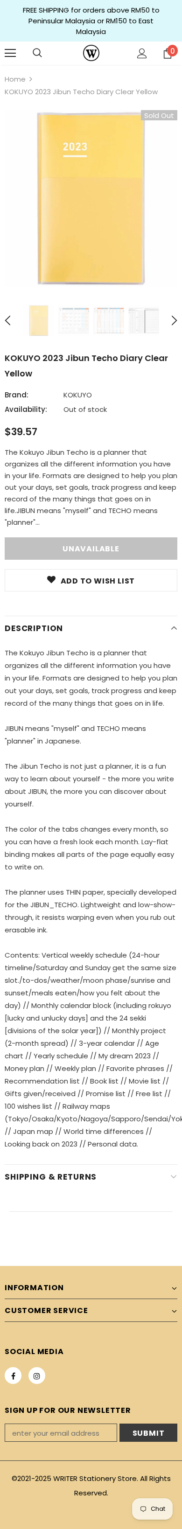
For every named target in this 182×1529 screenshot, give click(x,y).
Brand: (16, 395)
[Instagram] (36, 1375)
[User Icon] (142, 53)
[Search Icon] (37, 53)
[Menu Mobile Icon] (10, 53)
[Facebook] (13, 1375)
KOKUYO (77, 395)
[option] (91, 198)
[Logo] (91, 53)
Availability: (26, 409)
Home (15, 79)
